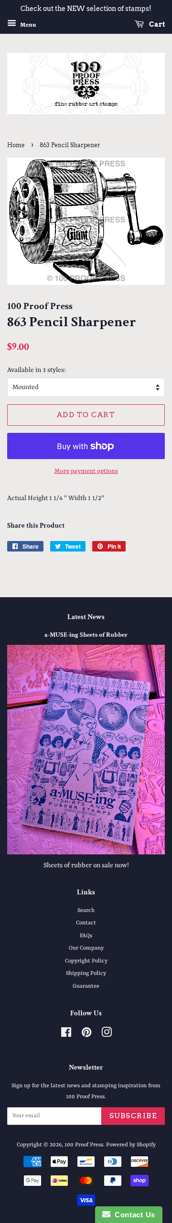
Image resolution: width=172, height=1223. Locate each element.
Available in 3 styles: (36, 370)
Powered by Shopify (131, 1145)
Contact (86, 923)
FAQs (86, 935)
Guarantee (86, 986)
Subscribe (133, 1116)
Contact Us (132, 1215)
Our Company (86, 948)
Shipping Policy (86, 973)
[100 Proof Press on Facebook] (66, 1035)
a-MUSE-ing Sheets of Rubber (86, 635)
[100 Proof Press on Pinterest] (86, 1035)
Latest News (86, 617)
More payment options (86, 471)
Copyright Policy (86, 961)
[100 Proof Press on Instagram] (106, 1035)
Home (16, 145)
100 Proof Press (83, 1145)
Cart (156, 24)
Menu (27, 24)
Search (86, 910)
